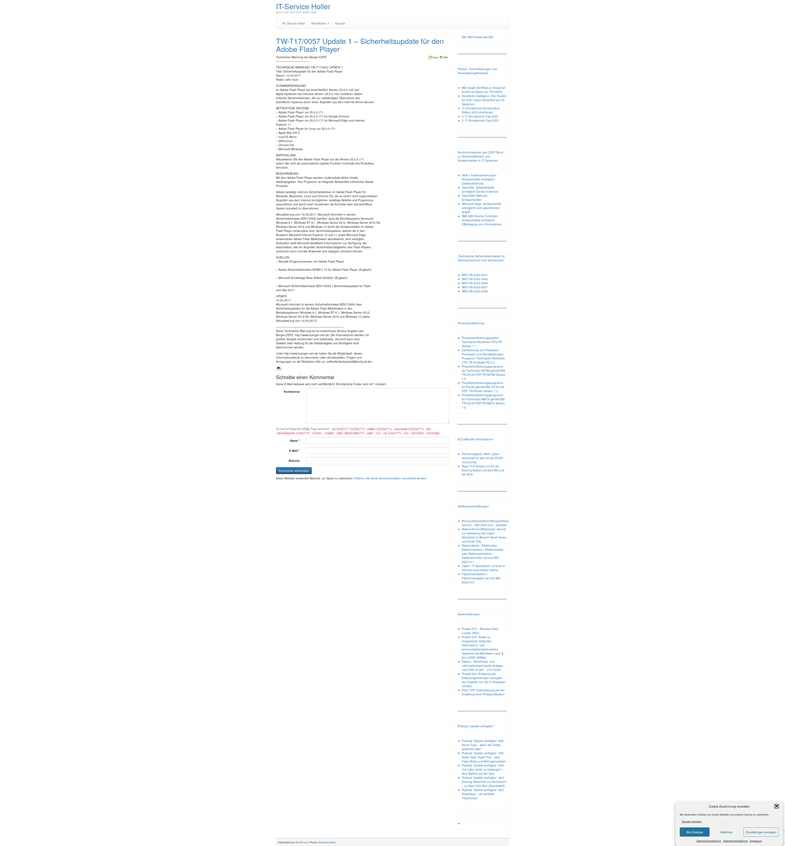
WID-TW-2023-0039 (475, 283)
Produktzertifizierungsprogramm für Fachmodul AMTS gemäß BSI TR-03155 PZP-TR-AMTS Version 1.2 (483, 401)
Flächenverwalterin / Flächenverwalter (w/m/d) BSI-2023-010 (481, 578)
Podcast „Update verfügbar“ (476, 726)
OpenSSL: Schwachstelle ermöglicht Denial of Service (480, 189)
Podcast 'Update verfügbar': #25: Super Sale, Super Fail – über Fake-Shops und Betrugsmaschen (484, 757)
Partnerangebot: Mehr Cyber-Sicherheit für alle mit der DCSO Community (482, 458)
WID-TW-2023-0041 (475, 275)
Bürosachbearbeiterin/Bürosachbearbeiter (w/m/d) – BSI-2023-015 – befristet (489, 523)
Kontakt (340, 23)
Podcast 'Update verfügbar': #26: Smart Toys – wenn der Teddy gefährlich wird (483, 745)
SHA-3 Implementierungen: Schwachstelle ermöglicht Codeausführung (479, 179)
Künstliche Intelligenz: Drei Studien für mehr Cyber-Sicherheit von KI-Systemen (484, 100)
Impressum (756, 841)
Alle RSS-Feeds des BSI (477, 37)
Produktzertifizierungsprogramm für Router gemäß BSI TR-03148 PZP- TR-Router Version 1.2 (483, 387)
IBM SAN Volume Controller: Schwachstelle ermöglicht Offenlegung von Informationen (482, 220)
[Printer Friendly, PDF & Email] (437, 57)
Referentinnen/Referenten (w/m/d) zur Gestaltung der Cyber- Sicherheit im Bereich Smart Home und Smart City (484, 535)
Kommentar (292, 391)
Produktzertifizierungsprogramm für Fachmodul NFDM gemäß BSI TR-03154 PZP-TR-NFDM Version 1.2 (484, 372)
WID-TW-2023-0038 (475, 291)
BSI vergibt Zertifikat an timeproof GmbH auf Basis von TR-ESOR (483, 90)
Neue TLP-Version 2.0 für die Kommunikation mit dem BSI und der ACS (483, 470)
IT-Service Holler (303, 6)
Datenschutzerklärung (708, 841)
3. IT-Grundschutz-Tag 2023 (480, 116)
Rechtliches (319, 23)
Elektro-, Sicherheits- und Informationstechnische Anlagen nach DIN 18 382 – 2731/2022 (482, 665)
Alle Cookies (694, 832)
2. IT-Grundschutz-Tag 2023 (480, 120)
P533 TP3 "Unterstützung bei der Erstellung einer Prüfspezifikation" (483, 692)
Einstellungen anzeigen (761, 832)
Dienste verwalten (692, 821)
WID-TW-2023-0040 (475, 279)
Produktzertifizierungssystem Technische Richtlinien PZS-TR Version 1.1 (482, 342)
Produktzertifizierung (471, 323)
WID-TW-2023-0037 (475, 287)
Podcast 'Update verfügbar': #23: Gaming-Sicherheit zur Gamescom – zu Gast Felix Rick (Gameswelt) (484, 782)
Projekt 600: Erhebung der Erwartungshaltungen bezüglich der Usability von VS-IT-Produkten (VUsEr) (484, 680)
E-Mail (294, 451)
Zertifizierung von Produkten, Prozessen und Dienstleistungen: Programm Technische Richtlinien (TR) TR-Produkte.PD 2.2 (483, 356)
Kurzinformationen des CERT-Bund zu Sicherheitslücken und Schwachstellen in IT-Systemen (480, 156)
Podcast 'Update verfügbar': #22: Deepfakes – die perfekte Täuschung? (483, 794)
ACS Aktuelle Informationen (475, 439)
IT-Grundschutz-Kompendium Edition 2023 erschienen (481, 110)
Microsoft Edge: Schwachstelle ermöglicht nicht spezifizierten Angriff (481, 208)
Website (294, 461)
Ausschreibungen (469, 614)
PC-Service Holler (293, 23)
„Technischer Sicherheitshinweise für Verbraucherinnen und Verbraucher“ (481, 258)
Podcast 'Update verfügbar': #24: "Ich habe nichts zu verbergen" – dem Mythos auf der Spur (483, 769)
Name (295, 441)
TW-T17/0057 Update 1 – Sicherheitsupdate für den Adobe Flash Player (360, 45)
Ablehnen (726, 832)
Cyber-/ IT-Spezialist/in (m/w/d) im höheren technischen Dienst (483, 568)
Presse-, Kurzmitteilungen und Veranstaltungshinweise (477, 71)
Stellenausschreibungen (473, 506)
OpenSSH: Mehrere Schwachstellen (474, 198)
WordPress (301, 842)
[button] (777, 806)
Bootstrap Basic (327, 842)
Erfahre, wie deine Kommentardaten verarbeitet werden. (390, 478)
